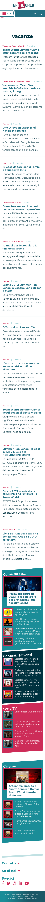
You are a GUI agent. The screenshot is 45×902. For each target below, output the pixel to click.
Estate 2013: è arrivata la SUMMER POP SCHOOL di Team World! (19, 494)
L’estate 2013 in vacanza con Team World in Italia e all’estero (21, 366)
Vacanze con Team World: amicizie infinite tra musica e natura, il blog (21, 88)
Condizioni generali (13, 894)
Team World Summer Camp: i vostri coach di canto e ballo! (22, 411)
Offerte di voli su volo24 (18, 327)
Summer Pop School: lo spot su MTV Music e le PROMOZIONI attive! (21, 452)
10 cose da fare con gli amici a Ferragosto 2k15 (21, 168)
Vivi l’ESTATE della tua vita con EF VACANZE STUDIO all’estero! (20, 536)
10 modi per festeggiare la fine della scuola (19, 247)
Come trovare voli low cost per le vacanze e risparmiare (21, 208)
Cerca (35, 13)
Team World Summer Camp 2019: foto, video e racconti (20, 51)
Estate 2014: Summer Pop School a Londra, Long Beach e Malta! (21, 287)
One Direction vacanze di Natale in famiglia (19, 129)
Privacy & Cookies (30, 894)
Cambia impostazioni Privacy (21, 896)
